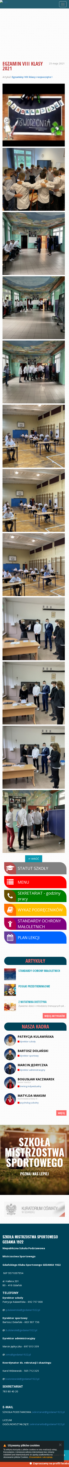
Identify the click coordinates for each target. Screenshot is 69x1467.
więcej (61, 1113)
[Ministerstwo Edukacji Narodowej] (34, 1209)
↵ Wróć (33, 858)
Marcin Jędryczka (33, 1065)
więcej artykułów (54, 1015)
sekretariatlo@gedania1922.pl (47, 1424)
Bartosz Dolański (33, 1051)
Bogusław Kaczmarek (36, 1079)
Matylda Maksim (32, 1096)
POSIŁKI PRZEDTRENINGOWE (34, 986)
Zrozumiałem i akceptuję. (41, 1457)
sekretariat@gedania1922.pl (48, 1412)
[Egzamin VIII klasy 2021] (34, 115)
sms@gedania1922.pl (18, 1354)
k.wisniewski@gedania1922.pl (22, 1378)
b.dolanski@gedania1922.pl (21, 1330)
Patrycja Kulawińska (36, 1037)
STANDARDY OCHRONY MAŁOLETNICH (39, 971)
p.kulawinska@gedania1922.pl (23, 1310)
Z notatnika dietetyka (32, 1002)
